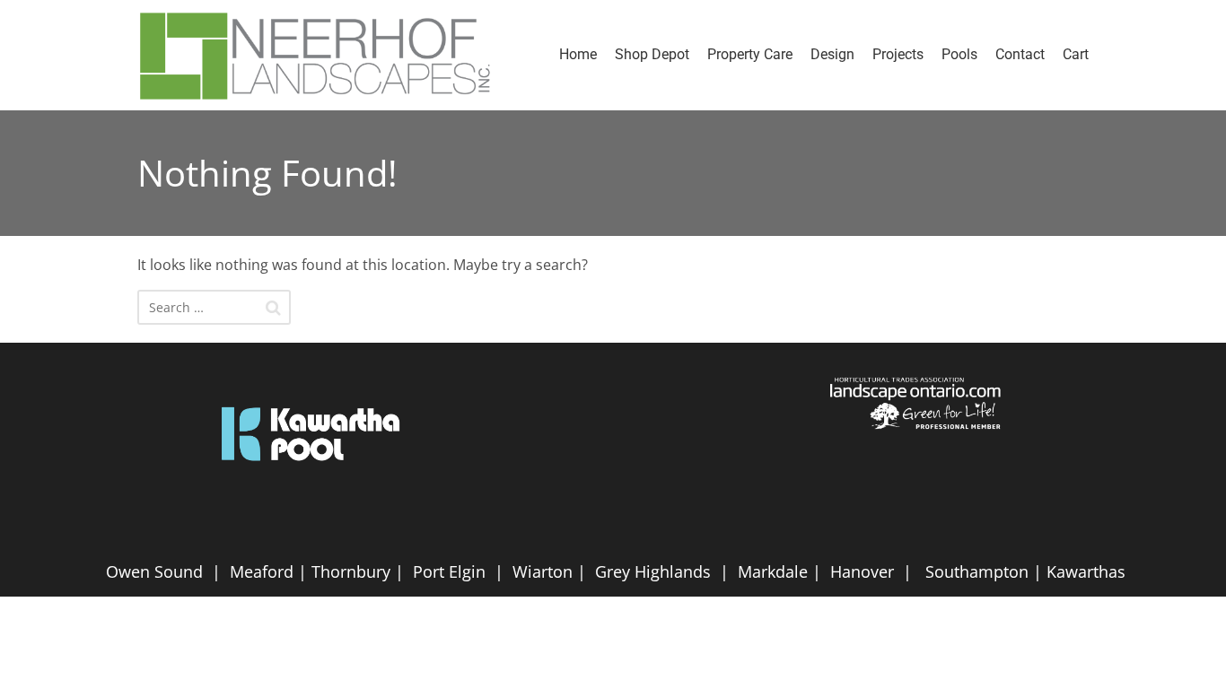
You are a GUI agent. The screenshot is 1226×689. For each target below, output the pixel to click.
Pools (959, 54)
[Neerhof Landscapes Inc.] (324, 55)
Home (578, 54)
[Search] (273, 308)
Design (832, 54)
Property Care (750, 54)
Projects (898, 54)
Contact (1020, 54)
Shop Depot (652, 54)
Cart (1076, 54)
